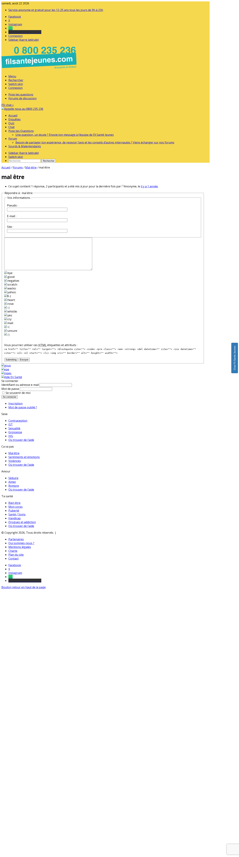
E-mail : (11, 216)
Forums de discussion (22, 98)
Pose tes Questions (21, 131)
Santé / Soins (17, 514)
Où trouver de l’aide (21, 440)
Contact (13, 558)
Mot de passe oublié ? (22, 407)
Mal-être (31, 167)
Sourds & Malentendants (24, 146)
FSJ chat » (7, 105)
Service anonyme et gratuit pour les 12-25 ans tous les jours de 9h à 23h (55, 10)
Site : (10, 227)
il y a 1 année (149, 186)
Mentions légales (19, 547)
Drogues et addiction (22, 522)
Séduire (13, 478)
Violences (14, 461)
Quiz (11, 123)
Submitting (11, 359)
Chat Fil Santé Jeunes (234, 358)
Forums (18, 167)
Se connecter (9, 397)
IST (10, 424)
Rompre (13, 486)
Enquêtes (14, 119)
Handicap (14, 518)
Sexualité (14, 428)
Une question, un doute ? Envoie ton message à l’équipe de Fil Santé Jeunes (64, 135)
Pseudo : (12, 205)
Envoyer (24, 359)
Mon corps (15, 507)
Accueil (12, 115)
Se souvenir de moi (18, 393)
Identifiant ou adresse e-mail (20, 385)
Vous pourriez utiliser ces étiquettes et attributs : (40, 345)
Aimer (12, 482)
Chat (11, 127)
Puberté (13, 510)
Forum (12, 139)
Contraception (17, 421)
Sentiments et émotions (24, 457)
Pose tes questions (20, 94)
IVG (10, 436)
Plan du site (16, 555)
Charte (12, 551)
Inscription (15, 403)
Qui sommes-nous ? (21, 543)
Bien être (14, 503)
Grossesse (15, 432)
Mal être (13, 453)
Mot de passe (10, 389)
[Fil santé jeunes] (22, 109)
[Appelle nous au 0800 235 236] (39, 70)
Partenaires (16, 539)
